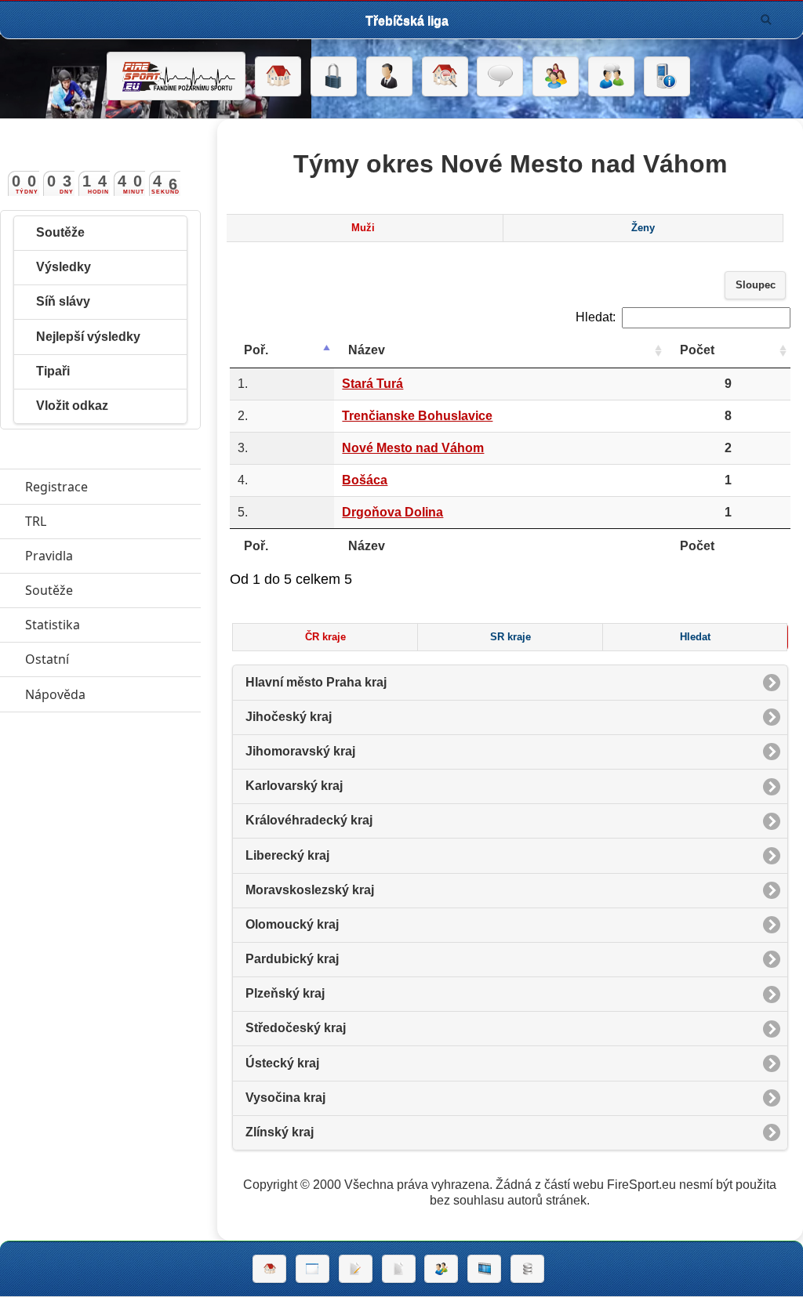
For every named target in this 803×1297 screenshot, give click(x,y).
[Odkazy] (445, 76)
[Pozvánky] (312, 1269)
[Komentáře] (500, 76)
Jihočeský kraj (288, 716)
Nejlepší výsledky (88, 336)
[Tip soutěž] (441, 1269)
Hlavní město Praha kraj (316, 682)
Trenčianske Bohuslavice (417, 415)
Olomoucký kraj (292, 924)
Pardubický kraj (292, 959)
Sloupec (756, 285)
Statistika (113, 624)
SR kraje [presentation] (510, 637)
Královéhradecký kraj (308, 820)
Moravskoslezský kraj (309, 890)
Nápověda (113, 694)
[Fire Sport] (176, 76)
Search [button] (766, 19)
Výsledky (63, 267)
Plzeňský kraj (285, 993)
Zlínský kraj (279, 1132)
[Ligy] (527, 1269)
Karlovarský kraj (294, 785)
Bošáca (364, 480)
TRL (108, 521)
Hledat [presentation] (695, 637)
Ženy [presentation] (643, 228)
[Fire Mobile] (667, 76)
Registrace (56, 486)
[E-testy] (555, 76)
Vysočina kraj (285, 1097)
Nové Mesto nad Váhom (413, 448)
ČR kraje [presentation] (325, 637)
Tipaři (53, 371)
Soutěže (60, 232)
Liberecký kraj (287, 855)
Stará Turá (372, 383)
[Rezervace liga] (355, 1269)
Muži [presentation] (363, 228)
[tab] (363, 228)
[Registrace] (389, 76)
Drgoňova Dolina (392, 512)
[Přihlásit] (334, 76)
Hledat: (596, 317)
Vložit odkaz (72, 405)
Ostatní (113, 659)
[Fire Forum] (611, 76)
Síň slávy (63, 301)
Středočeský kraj (295, 1027)
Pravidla (113, 555)
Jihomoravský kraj (300, 751)
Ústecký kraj (282, 1063)
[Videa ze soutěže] (484, 1269)
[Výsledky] (399, 1269)
